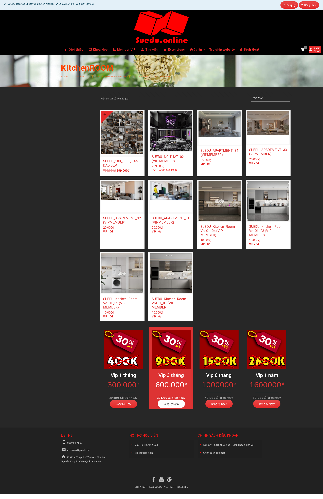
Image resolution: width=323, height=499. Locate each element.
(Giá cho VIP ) (164, 170)
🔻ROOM (143, 76)
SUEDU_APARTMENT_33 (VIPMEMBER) (268, 152)
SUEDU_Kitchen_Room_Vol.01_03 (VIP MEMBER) (267, 231)
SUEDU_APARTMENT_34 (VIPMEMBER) (219, 153)
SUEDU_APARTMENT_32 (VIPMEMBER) (122, 220)
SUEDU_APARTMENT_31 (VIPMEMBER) (170, 220)
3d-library (79, 76)
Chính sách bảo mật (214, 452)
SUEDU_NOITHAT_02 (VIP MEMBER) (168, 159)
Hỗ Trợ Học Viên (144, 452)
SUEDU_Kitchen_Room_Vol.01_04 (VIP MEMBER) (219, 231)
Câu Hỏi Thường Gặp (146, 444)
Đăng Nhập (310, 5)
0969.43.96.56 (86, 3)
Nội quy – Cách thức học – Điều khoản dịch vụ (228, 444)
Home (64, 76)
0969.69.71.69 (66, 3)
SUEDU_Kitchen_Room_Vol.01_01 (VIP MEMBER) (170, 303)
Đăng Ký (291, 5)
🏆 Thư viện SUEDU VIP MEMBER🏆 (111, 76)
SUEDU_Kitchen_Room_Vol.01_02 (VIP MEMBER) (121, 303)
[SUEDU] (161, 27)
